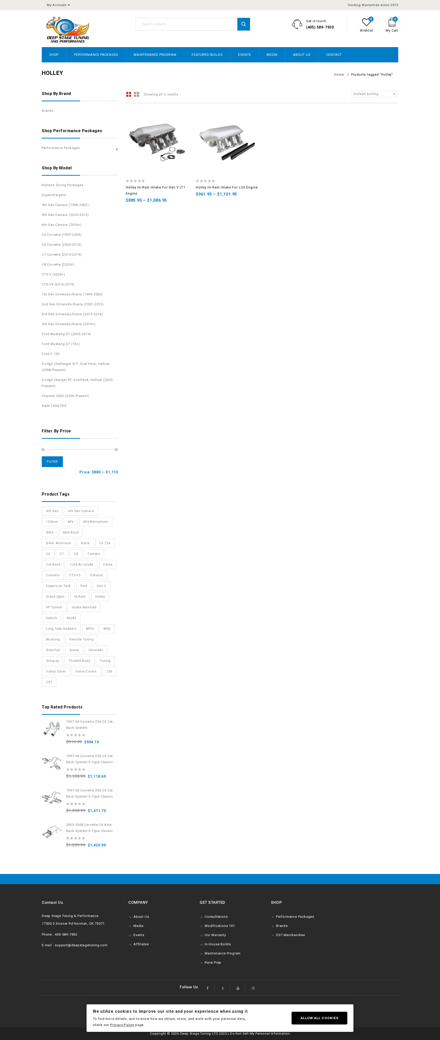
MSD (107, 629)
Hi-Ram (80, 596)
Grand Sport (55, 596)
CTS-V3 (75, 575)
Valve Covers (86, 671)
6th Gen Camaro (81, 511)
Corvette (53, 575)
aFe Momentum (95, 522)
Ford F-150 (51, 354)
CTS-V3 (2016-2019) (58, 284)
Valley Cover (56, 671)
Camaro (94, 554)
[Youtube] (238, 988)
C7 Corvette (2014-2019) (61, 254)
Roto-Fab (53, 650)
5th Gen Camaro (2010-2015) (65, 215)
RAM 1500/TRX (54, 406)
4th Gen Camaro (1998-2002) (65, 205)
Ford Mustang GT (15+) (61, 344)
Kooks (72, 618)
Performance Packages (96, 55)
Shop (54, 55)
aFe (71, 522)
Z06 (109, 671)
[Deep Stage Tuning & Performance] (67, 29)
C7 (62, 554)
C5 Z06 (105, 543)
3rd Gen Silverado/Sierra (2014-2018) (72, 314)
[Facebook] (208, 988)
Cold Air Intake (81, 564)
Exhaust (96, 575)
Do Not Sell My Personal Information (260, 1033)
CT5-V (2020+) (53, 274)
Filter (52, 461)
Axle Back (71, 532)
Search (243, 24)
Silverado (96, 650)
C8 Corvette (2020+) (58, 264)
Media (272, 55)
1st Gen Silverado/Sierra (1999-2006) (72, 294)
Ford (83, 586)
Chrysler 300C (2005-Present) (65, 396)
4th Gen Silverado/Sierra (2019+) (69, 324)
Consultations (216, 917)
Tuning (105, 661)
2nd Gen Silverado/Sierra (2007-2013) (73, 304)
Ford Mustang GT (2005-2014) (66, 334)
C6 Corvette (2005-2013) (61, 245)
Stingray (52, 661)
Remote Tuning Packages (63, 185)
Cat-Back (53, 564)
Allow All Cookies (319, 1018)
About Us (301, 55)
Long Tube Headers (61, 629)
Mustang (53, 639)
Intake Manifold (84, 607)
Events (244, 55)
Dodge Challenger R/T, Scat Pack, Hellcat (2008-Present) (76, 367)
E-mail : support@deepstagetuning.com (75, 945)
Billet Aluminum (59, 543)
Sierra (74, 650)
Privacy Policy (122, 1025)
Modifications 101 (220, 926)
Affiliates (141, 944)
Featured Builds (207, 55)
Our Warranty (215, 935)
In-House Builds (218, 944)
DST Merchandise (290, 935)
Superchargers (54, 195)
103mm (52, 522)
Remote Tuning (81, 639)
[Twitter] (223, 988)
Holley (100, 596)
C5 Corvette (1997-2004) (61, 235)
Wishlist (366, 30)
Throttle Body (79, 661)
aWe (49, 532)
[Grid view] (129, 94)
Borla (85, 543)
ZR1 (49, 682)
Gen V (101, 586)
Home (339, 74)
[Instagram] (253, 988)
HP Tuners (54, 607)
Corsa (108, 564)
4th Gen (52, 511)
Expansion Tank (58, 586)
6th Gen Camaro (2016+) (62, 225)
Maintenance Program (155, 55)
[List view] (136, 94)
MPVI (90, 629)
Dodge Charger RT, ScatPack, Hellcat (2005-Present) (78, 383)
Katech (51, 618)
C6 (48, 554)
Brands (47, 111)
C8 (76, 554)
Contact (334, 55)
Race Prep (213, 962)
